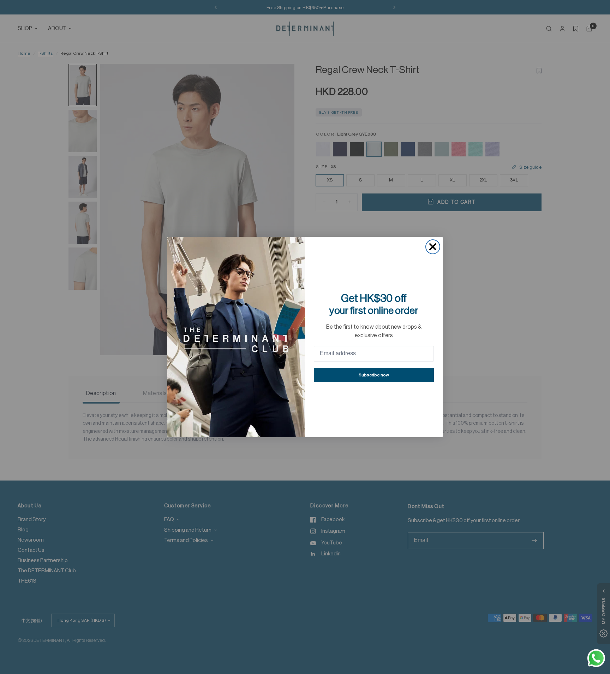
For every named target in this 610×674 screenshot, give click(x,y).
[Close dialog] (433, 247)
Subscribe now (374, 375)
